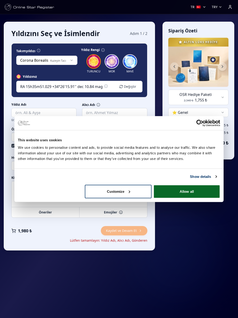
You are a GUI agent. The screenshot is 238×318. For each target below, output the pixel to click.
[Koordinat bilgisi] (106, 86)
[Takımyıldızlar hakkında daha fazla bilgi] (38, 50)
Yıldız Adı (18, 104)
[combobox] (46, 60)
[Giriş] (230, 7)
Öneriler (45, 212)
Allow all (187, 191)
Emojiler (110, 212)
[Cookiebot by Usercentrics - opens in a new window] (199, 123)
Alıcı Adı (88, 104)
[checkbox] (13, 146)
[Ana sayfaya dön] (29, 7)
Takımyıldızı (25, 51)
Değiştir (130, 86)
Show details (200, 177)
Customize (116, 191)
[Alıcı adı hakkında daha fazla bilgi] (98, 105)
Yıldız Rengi (90, 49)
